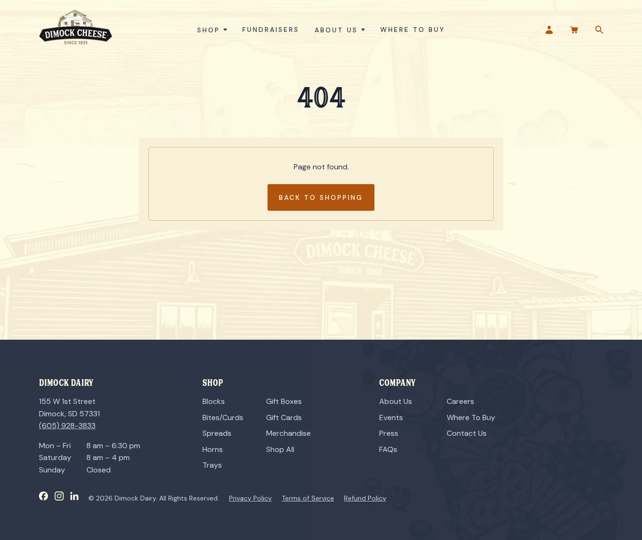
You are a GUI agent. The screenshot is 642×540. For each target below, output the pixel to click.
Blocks (213, 401)
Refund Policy (365, 498)
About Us (395, 401)
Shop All (280, 449)
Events (391, 417)
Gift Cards (284, 417)
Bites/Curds (222, 417)
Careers (460, 401)
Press (388, 433)
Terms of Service (308, 498)
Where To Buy (471, 417)
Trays (212, 465)
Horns (212, 449)
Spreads (216, 433)
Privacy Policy (250, 498)
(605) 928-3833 (67, 426)
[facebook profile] (43, 496)
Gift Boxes (284, 401)
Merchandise (288, 433)
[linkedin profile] (74, 496)
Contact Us (467, 433)
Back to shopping (321, 197)
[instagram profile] (59, 496)
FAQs (388, 449)
